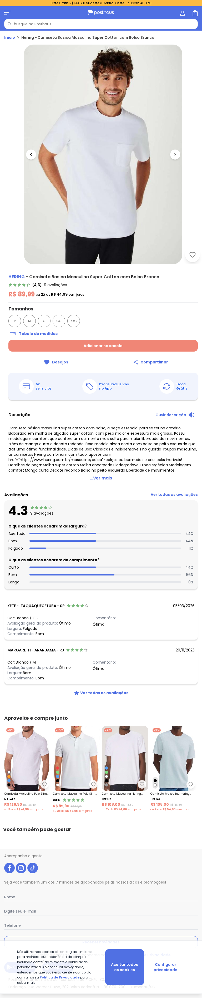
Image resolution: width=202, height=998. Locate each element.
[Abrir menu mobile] (7, 13)
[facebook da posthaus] (9, 868)
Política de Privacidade (59, 977)
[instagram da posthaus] (21, 868)
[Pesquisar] (9, 24)
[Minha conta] (182, 12)
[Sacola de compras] (194, 12)
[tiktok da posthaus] (32, 868)
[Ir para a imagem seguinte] (175, 155)
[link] (37, 284)
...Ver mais (101, 478)
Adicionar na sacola (103, 345)
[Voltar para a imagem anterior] (31, 155)
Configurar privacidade (165, 967)
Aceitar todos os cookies (124, 967)
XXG (73, 321)
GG (59, 321)
